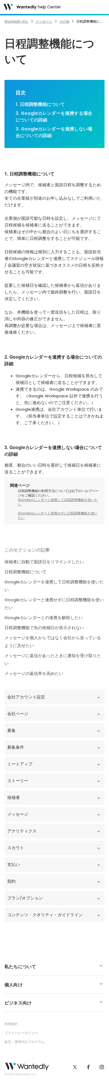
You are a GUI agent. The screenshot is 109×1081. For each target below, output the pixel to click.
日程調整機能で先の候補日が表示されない (44, 628)
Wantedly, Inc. (16, 21)
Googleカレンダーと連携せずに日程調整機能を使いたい (58, 515)
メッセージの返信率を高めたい (33, 673)
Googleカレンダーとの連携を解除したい (43, 618)
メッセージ (43, 21)
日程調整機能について (25, 572)
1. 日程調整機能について (40, 104)
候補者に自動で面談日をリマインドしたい (44, 562)
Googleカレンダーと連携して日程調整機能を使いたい (58, 502)
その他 (64, 21)
